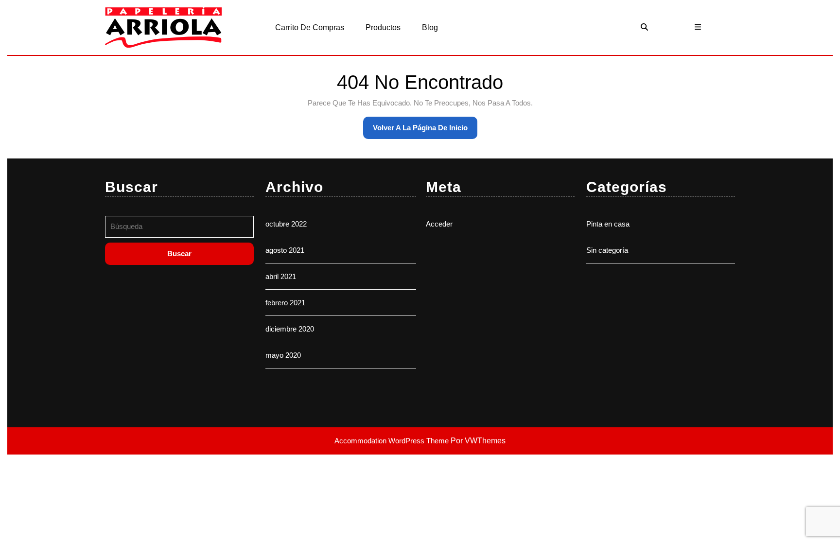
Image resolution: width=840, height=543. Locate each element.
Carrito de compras (309, 27)
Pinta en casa (608, 224)
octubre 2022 (286, 224)
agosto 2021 (284, 250)
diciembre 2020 (289, 329)
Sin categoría (607, 250)
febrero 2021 (285, 302)
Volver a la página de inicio (425, 131)
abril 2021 (280, 276)
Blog (430, 27)
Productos (383, 27)
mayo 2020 (283, 355)
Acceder (439, 224)
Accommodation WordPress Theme (392, 441)
